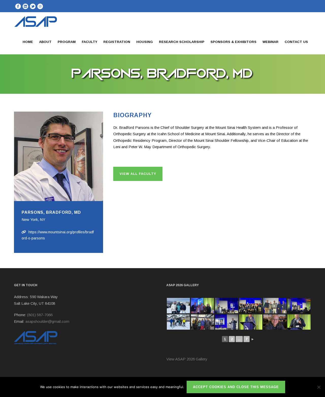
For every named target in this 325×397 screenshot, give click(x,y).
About (45, 42)
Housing (144, 42)
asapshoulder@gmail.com (47, 321)
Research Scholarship (181, 42)
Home (28, 42)
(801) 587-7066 (40, 315)
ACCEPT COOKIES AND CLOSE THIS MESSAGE (236, 387)
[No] (318, 387)
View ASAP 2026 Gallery (186, 359)
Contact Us (296, 42)
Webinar (271, 42)
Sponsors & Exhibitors (233, 42)
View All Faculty (138, 174)
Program (67, 42)
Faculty (89, 42)
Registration (116, 42)
